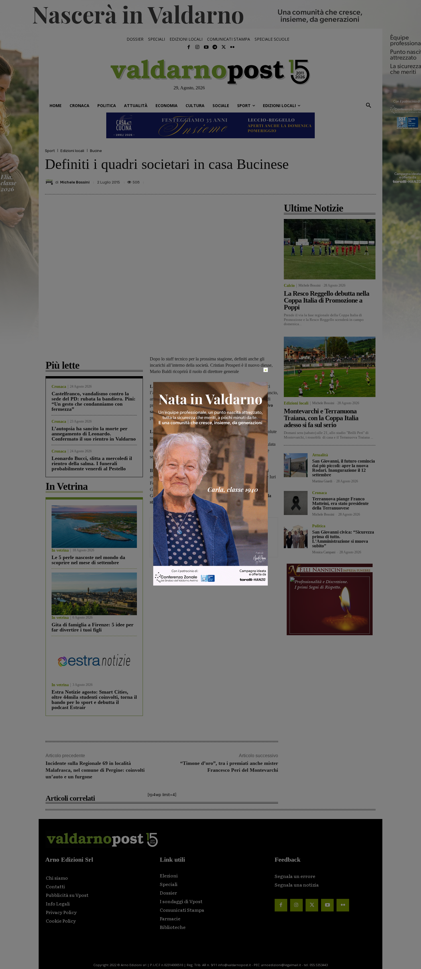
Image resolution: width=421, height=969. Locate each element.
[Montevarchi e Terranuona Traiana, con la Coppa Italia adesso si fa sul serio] (329, 367)
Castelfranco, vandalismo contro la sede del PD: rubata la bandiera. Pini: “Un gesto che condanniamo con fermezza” (93, 401)
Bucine (96, 151)
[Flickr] (232, 47)
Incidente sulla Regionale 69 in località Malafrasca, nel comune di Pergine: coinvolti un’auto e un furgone (95, 769)
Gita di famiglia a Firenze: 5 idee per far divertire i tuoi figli (92, 627)
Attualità (320, 455)
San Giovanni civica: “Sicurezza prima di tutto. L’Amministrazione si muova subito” (343, 539)
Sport (50, 151)
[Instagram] (197, 47)
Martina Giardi (322, 481)
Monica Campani (323, 552)
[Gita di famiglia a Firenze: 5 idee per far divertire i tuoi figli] (94, 594)
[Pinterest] (330, 180)
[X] (317, 180)
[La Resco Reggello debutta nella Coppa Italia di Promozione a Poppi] (329, 249)
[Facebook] (188, 47)
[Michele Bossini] (50, 182)
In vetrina (60, 550)
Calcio (289, 286)
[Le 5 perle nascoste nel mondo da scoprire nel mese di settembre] (94, 526)
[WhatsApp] (356, 180)
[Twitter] (223, 47)
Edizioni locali (72, 151)
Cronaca (59, 387)
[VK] (343, 180)
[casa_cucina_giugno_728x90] (210, 125)
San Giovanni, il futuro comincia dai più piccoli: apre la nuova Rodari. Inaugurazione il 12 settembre (343, 468)
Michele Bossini (75, 182)
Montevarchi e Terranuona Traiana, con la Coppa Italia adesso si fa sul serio (321, 418)
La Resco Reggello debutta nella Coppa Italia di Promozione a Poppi (326, 300)
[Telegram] (214, 47)
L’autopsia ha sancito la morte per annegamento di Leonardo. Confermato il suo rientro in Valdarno (94, 434)
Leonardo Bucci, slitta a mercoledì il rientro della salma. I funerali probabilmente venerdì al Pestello (92, 463)
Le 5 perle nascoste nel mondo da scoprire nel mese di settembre (88, 559)
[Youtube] (206, 47)
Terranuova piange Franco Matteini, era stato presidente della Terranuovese (340, 503)
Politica (318, 526)
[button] (368, 106)
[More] (370, 180)
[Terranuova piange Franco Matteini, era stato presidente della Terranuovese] (296, 503)
